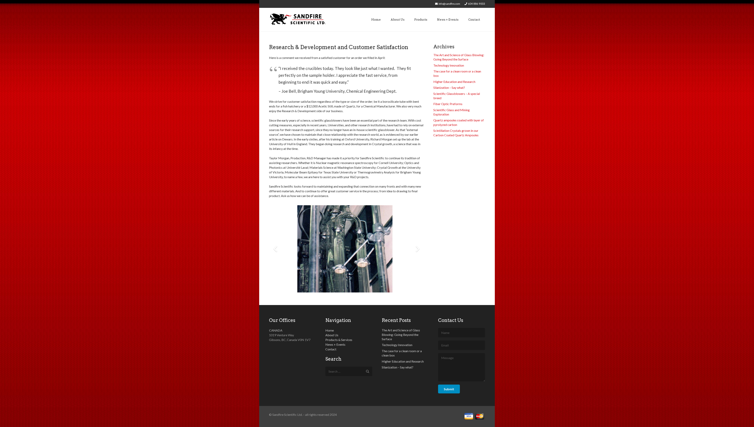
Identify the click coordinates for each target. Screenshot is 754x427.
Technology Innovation (448, 65)
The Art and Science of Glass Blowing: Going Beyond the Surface (401, 334)
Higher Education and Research (454, 81)
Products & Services (338, 340)
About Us (331, 335)
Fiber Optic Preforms (447, 104)
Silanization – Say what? (449, 87)
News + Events (335, 344)
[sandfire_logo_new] (298, 19)
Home (329, 330)
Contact (330, 349)
